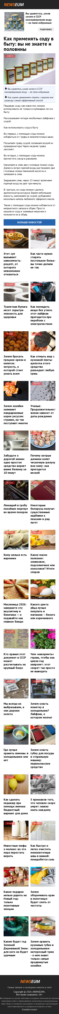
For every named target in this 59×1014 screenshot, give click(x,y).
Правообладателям (29, 1009)
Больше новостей (29, 222)
